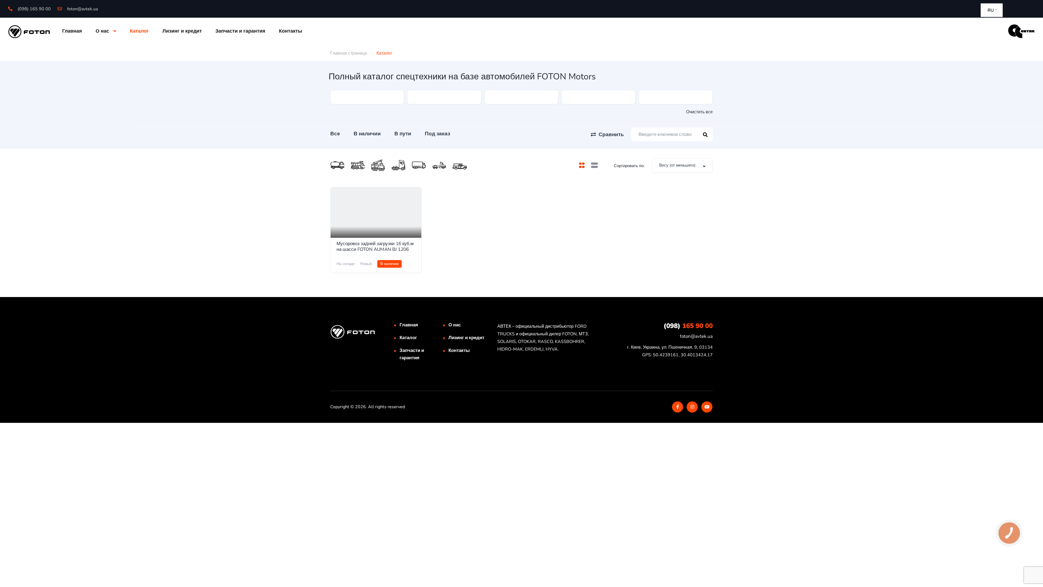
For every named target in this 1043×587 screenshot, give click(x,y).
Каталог (139, 31)
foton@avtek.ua (82, 9)
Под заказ (437, 133)
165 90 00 (688, 325)
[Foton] (29, 31)
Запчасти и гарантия (240, 31)
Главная (72, 31)
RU (991, 10)
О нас (102, 31)
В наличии (367, 133)
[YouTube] (706, 407)
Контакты (290, 31)
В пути (402, 133)
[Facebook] (677, 407)
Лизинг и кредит (182, 31)
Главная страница (348, 53)
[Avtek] (1021, 31)
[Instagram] (692, 407)
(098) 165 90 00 (34, 9)
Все (335, 133)
